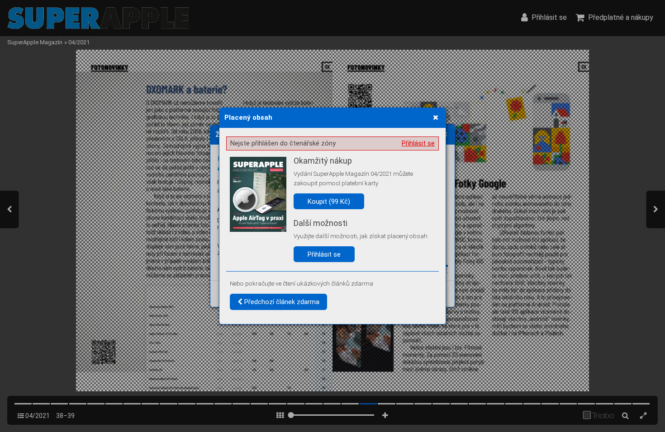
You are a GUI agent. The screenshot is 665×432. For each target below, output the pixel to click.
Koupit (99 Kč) (329, 201)
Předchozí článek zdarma (280, 302)
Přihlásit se (418, 143)
